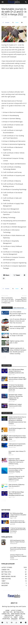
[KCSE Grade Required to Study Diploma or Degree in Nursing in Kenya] (4, 438)
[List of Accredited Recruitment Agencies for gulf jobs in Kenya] (5, 313)
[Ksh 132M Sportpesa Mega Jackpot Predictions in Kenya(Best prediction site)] (4, 371)
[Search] (26, 2)
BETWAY (21, 618)
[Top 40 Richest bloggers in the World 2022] (4, 430)
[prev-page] (2, 357)
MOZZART (14, 618)
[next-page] (5, 357)
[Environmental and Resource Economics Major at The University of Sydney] (4, 471)
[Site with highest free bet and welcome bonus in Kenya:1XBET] (4, 379)
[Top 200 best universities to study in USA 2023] (5, 335)
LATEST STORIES (16, 610)
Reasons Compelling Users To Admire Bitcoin (21, 299)
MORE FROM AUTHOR (19, 307)
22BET (21, 617)
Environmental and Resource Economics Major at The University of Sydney (17, 470)
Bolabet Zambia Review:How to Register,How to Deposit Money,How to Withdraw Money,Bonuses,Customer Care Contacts (17, 420)
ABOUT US (18, 615)
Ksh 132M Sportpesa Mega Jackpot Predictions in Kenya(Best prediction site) (16, 371)
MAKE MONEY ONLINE (18, 613)
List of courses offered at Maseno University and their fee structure (18, 321)
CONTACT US (8, 617)
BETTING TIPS (7, 612)
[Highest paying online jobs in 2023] (5, 342)
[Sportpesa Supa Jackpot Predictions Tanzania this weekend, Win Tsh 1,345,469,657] (4, 396)
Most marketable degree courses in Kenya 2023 (18, 327)
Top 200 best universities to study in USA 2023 (18, 334)
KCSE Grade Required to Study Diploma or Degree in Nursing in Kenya (17, 437)
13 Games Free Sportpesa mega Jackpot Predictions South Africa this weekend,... (18, 530)
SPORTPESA (6, 618)
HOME (7, 610)
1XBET (16, 617)
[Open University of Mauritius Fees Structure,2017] (4, 487)
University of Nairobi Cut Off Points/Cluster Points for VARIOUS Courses (16, 478)
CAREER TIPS (8, 5)
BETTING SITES (19, 612)
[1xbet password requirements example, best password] (4, 445)
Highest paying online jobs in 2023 (17, 342)
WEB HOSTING (9, 615)
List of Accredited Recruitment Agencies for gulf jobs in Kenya (18, 313)
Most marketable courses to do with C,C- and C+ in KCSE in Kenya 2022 (7, 300)
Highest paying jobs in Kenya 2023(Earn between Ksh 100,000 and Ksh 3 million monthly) (18, 350)
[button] (2, 2)
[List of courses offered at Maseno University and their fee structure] (5, 321)
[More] (21, 22)
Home (2, 5)
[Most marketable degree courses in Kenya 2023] (5, 328)
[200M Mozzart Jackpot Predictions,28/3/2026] (4, 406)
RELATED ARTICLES (7, 307)
